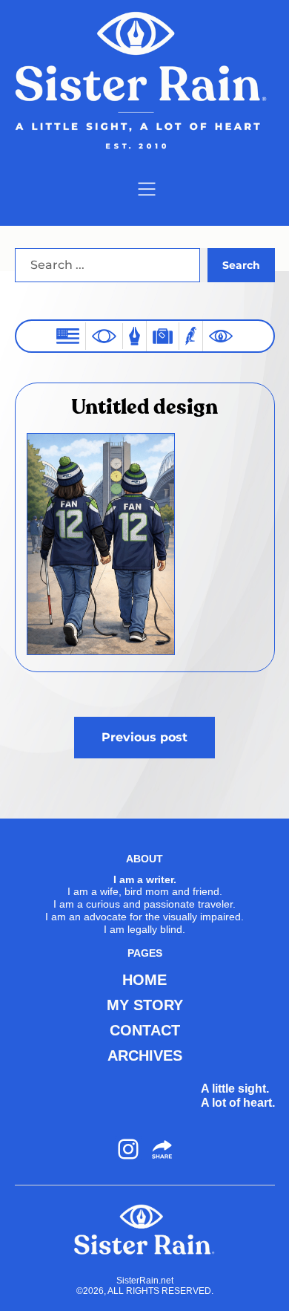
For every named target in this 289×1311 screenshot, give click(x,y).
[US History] (67, 336)
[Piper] (190, 336)
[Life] (134, 336)
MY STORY (145, 1005)
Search (241, 265)
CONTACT (145, 1030)
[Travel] (163, 336)
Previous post (144, 737)
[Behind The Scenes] (221, 336)
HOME (144, 980)
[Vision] (104, 335)
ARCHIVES (144, 1055)
